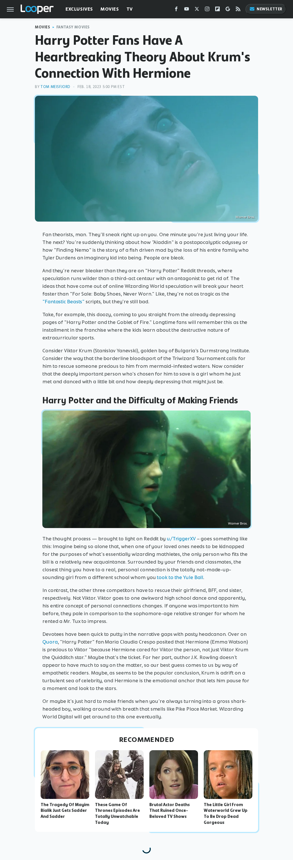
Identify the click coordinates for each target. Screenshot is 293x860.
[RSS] (238, 10)
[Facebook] (176, 10)
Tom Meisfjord (55, 86)
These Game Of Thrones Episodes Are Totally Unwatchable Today (117, 813)
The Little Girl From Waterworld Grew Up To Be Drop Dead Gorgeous (226, 813)
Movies (109, 9)
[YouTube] (186, 10)
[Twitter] (197, 10)
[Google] (228, 10)
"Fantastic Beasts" (63, 301)
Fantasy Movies (73, 27)
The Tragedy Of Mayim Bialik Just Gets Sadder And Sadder (65, 811)
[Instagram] (207, 10)
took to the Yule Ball (180, 577)
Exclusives (79, 9)
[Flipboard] (217, 10)
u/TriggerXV (181, 538)
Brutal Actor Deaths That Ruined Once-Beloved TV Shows (169, 811)
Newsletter (269, 9)
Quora (50, 641)
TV (129, 9)
